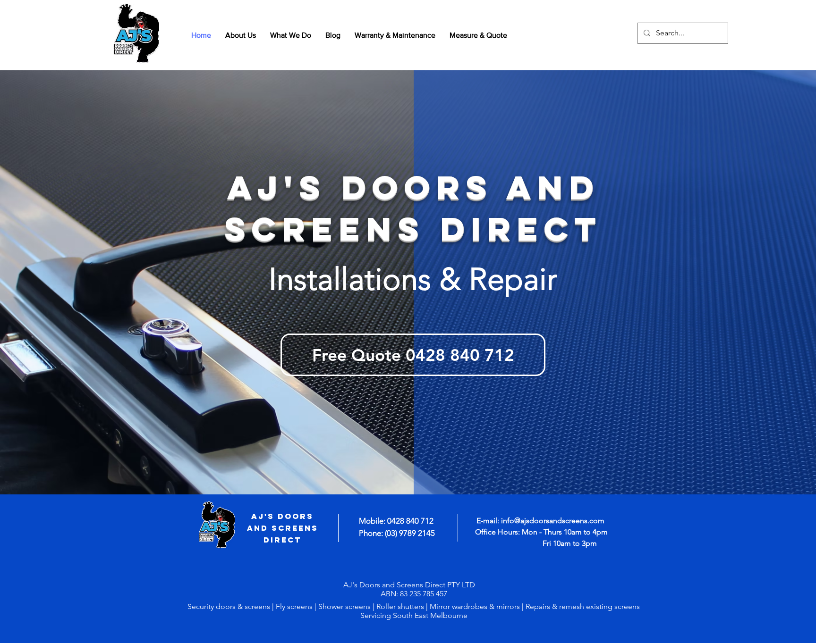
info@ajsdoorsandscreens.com (552, 520)
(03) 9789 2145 (410, 533)
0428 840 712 (410, 521)
